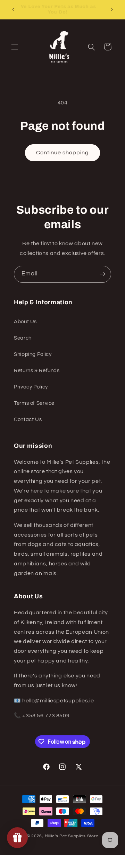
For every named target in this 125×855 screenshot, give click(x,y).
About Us (25, 321)
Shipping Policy (32, 354)
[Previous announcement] (13, 9)
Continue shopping (62, 152)
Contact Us (28, 419)
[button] (15, 47)
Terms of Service (34, 403)
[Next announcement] (111, 9)
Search (23, 338)
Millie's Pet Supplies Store (72, 836)
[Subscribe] (103, 274)
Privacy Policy (31, 387)
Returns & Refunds (37, 370)
